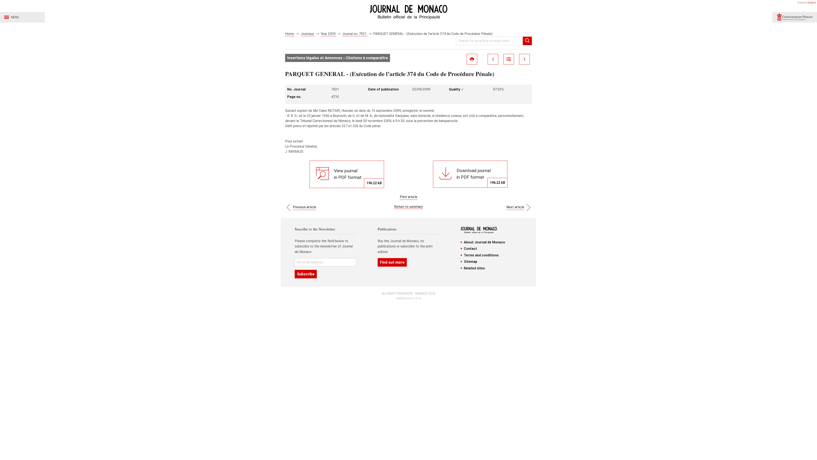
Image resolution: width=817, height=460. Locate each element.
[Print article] (472, 59)
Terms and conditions (481, 255)
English (812, 2)
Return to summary (408, 207)
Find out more (392, 262)
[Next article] (524, 59)
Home (290, 34)
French (802, 2)
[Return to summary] (508, 59)
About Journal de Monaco (484, 242)
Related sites (474, 268)
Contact (470, 249)
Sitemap (470, 262)
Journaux (308, 34)
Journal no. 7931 (354, 34)
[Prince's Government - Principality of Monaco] (794, 17)
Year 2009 (328, 34)
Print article (408, 197)
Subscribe (305, 274)
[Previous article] (493, 59)
